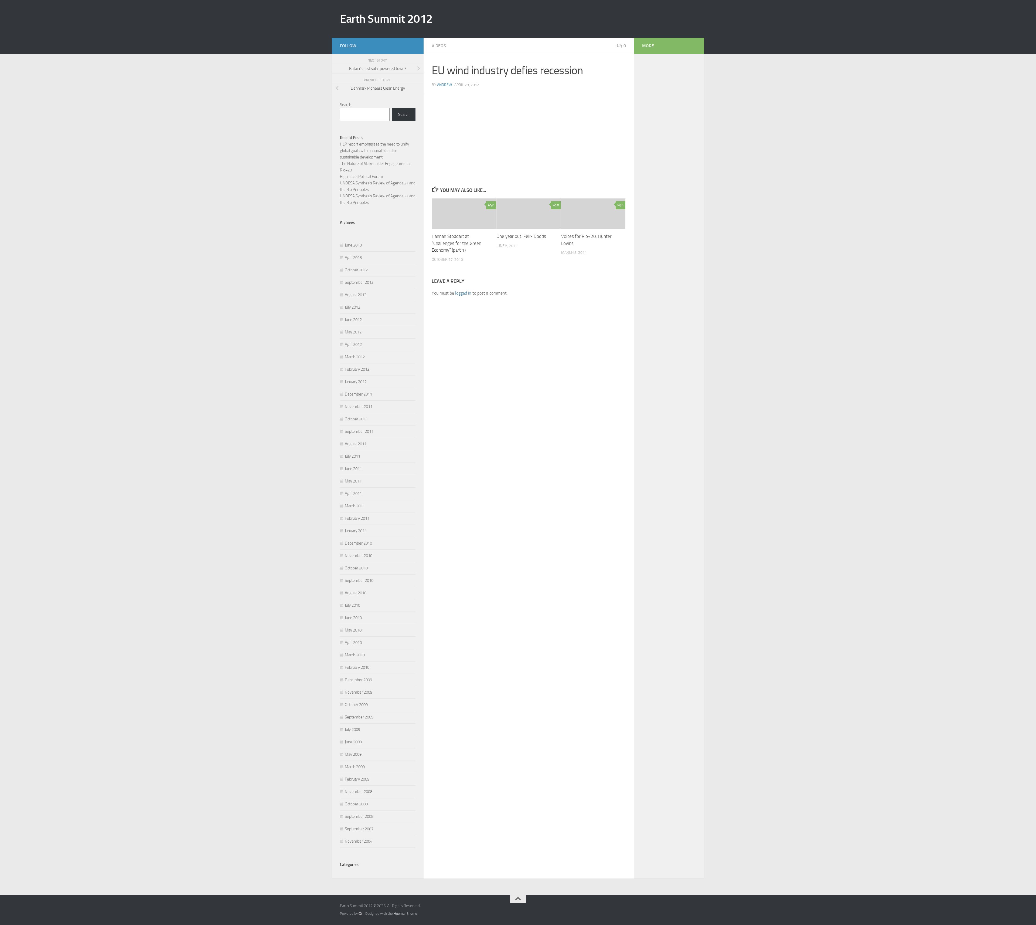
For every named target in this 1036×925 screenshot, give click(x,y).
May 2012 (353, 332)
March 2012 (355, 357)
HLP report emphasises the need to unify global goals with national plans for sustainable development (374, 151)
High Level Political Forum (361, 176)
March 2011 (355, 506)
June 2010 (353, 617)
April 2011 (353, 493)
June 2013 (353, 245)
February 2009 (357, 779)
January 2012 (356, 381)
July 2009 (352, 729)
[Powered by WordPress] (360, 913)
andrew (444, 85)
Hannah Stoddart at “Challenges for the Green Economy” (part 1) (456, 243)
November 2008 (358, 791)
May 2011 (353, 481)
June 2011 (353, 468)
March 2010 (355, 655)
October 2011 (356, 419)
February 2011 (357, 518)
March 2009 (355, 766)
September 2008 (359, 816)
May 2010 (353, 630)
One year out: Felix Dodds (521, 236)
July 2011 (352, 456)
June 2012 (353, 319)
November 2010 (358, 555)
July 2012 (352, 307)
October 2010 (356, 568)
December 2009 (358, 679)
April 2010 (353, 642)
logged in (463, 293)
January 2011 (356, 530)
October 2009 (356, 704)
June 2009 (353, 742)
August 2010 (355, 592)
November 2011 (358, 406)
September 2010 (359, 580)
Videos (439, 45)
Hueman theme (405, 914)
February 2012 (357, 369)
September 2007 (359, 828)
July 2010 (352, 605)
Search (345, 104)
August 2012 (355, 294)
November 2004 (358, 841)
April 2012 (353, 344)
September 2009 (359, 717)
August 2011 (355, 443)
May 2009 (353, 754)
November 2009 (358, 692)
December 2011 (358, 394)
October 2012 (356, 270)
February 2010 (357, 667)
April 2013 (353, 257)
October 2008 (356, 804)
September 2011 (359, 431)
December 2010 (358, 543)
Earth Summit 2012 (386, 19)
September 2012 (359, 282)
